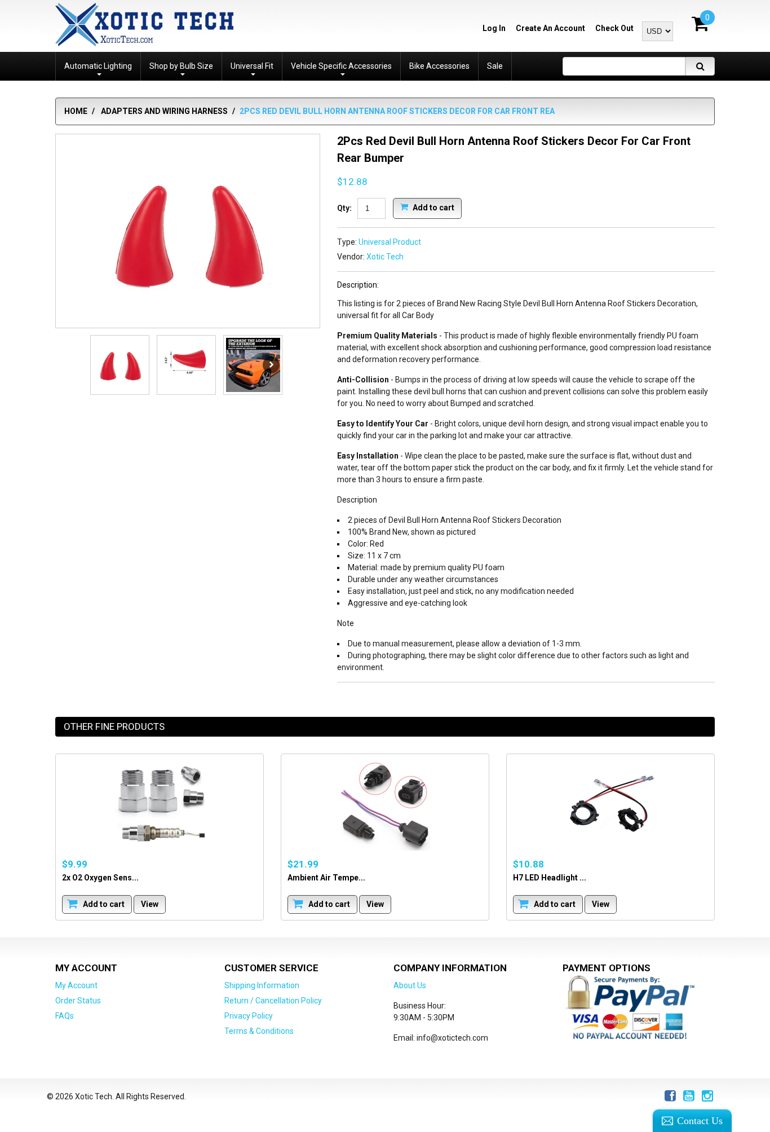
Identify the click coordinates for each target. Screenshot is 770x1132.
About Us (409, 985)
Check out (614, 28)
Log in (494, 28)
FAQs (64, 1015)
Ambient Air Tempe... (326, 877)
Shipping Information (261, 985)
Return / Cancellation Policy (273, 1000)
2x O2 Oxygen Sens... (100, 877)
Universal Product (390, 241)
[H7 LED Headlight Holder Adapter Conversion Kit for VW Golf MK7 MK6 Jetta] (610, 805)
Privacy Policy (248, 1015)
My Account (76, 985)
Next (271, 364)
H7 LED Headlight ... (549, 877)
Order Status (78, 1000)
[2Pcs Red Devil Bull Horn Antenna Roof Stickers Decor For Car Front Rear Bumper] (187, 231)
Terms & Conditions (259, 1031)
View (149, 904)
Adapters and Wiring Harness (164, 111)
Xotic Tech (385, 256)
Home (75, 111)
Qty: (344, 208)
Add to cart (432, 207)
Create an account (550, 28)
